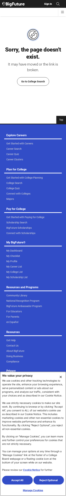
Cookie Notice (31, 469)
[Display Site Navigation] (62, 12)
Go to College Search (33, 81)
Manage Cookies (33, 490)
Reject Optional (48, 480)
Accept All (17, 480)
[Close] (61, 377)
